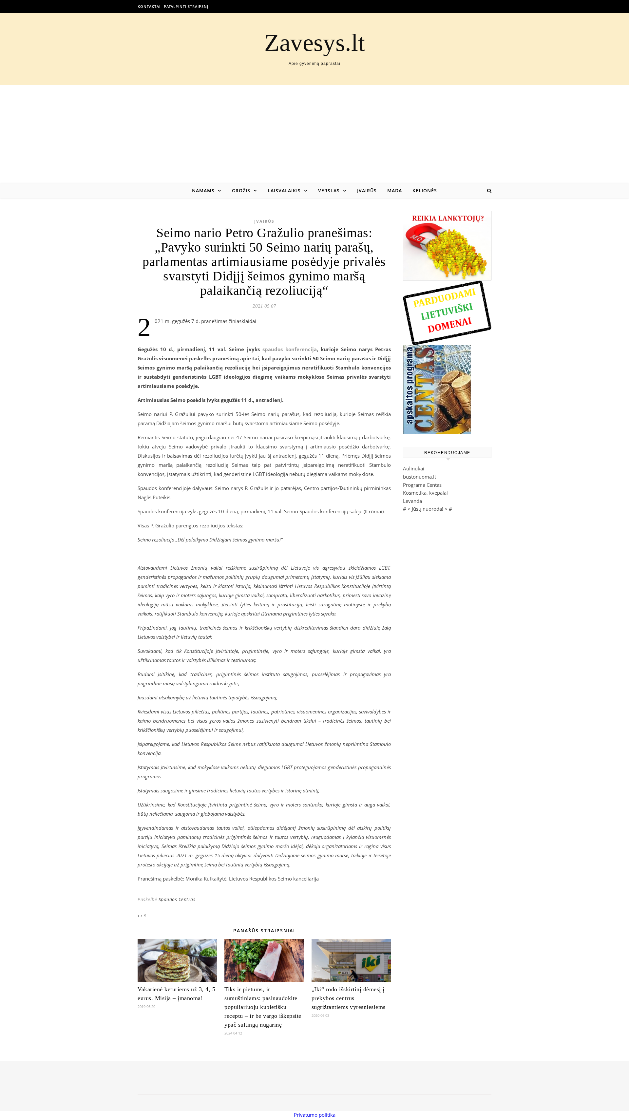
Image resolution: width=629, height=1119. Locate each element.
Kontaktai (149, 6)
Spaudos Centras (177, 899)
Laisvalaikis (284, 190)
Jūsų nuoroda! (427, 508)
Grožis (241, 190)
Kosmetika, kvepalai (425, 492)
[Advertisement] (314, 134)
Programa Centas (422, 485)
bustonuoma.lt (419, 476)
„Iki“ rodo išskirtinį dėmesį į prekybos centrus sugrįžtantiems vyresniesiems (349, 998)
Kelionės (424, 190)
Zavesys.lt (314, 42)
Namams (203, 190)
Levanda (412, 501)
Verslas (329, 190)
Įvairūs (367, 190)
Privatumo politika (314, 1114)
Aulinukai (413, 468)
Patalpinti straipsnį (186, 6)
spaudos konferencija (289, 349)
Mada (394, 190)
